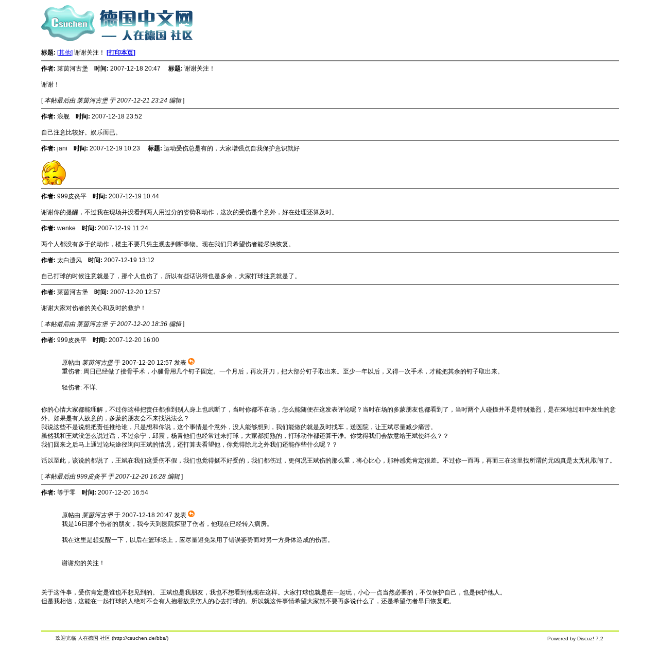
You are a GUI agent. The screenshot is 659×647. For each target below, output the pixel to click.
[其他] (65, 52)
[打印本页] (121, 52)
